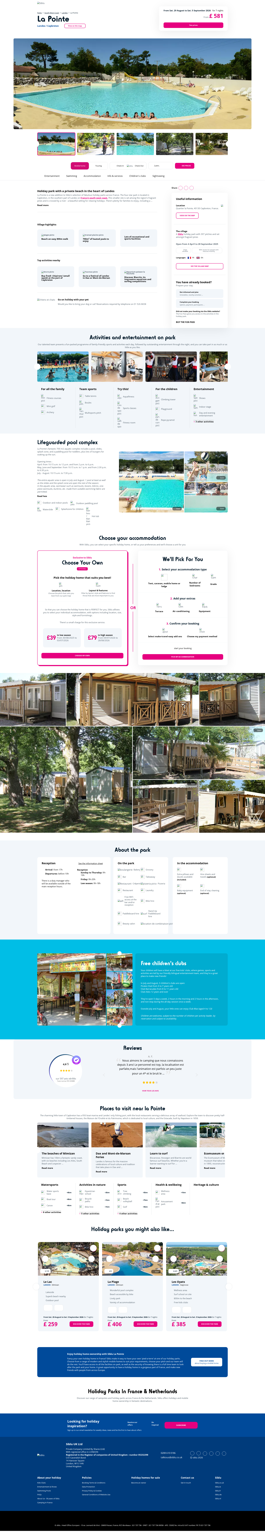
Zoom (178, 509)
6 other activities (52, 1212)
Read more (43, 205)
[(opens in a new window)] (192, 1453)
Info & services (115, 175)
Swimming (71, 175)
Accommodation (92, 175)
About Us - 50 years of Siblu (48, 1498)
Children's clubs (137, 175)
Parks (39, 13)
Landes (65, 13)
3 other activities (205, 421)
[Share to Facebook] (180, 188)
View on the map (75, 26)
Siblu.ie (218, 1486)
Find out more (206, 1362)
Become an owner (138, 1482)
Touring (98, 166)
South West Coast (51, 13)
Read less (42, 496)
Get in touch (186, 1482)
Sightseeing (159, 175)
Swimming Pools (44, 1490)
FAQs (39, 1494)
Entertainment (52, 175)
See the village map (200, 266)
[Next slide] (241, 84)
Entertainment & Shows (47, 1486)
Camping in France (44, 1502)
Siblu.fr (218, 1490)
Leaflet (187, 812)
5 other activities (90, 1213)
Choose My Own (82, 655)
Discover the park (81, 1324)
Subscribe (181, 1425)
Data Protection (88, 1486)
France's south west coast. (94, 197)
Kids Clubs (41, 1482)
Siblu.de (218, 1494)
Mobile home (79, 166)
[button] (133, 771)
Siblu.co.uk (219, 1482)
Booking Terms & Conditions (93, 1482)
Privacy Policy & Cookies (92, 1490)
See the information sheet (90, 863)
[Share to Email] (186, 188)
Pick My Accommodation (182, 657)
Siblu (180, 234)
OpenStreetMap (199, 812)
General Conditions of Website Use (96, 1494)
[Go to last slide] (23, 84)
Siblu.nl (218, 1498)
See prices (193, 25)
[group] (63, 367)
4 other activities (128, 1213)
